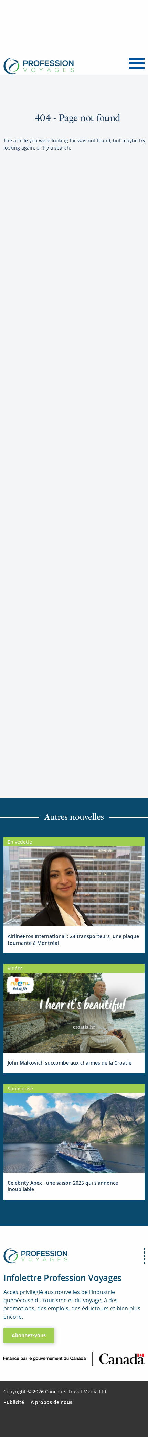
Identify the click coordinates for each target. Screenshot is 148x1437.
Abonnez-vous (29, 1335)
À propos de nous (51, 1402)
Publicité (13, 1402)
